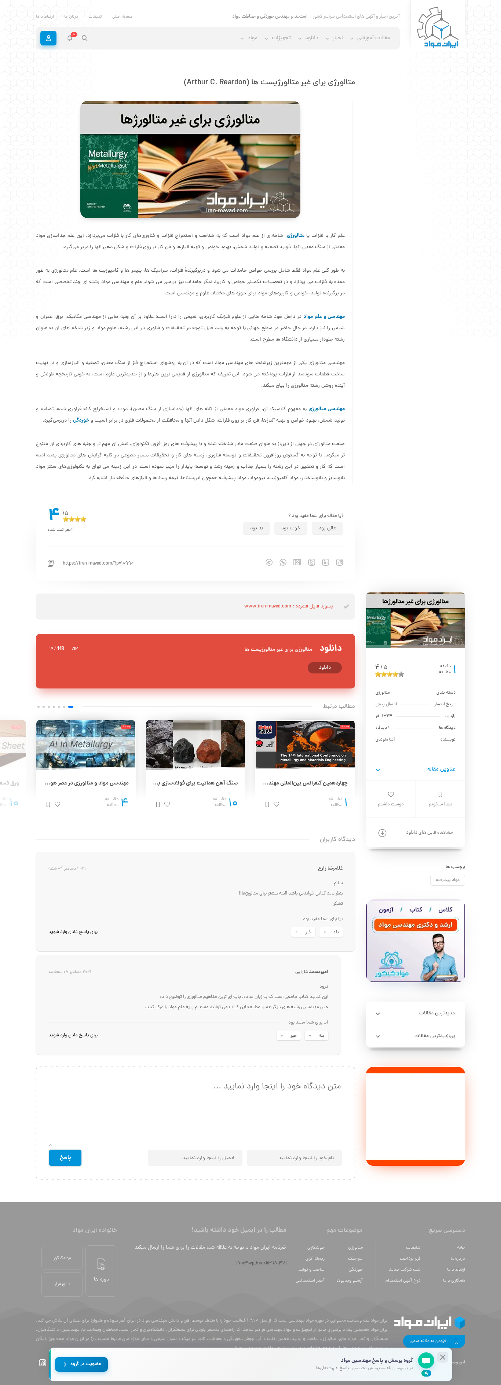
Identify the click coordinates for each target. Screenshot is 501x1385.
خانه (461, 1247)
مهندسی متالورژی (326, 409)
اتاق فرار (62, 1284)
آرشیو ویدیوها (349, 1280)
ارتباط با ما (45, 17)
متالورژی (295, 236)
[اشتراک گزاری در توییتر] (308, 562)
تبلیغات (95, 17)
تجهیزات (281, 38)
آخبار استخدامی (310, 1280)
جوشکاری (316, 1247)
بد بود (256, 528)
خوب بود (290, 528)
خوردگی (81, 420)
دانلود (325, 668)
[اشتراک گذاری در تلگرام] (266, 562)
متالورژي (355, 1247)
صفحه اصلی (122, 17)
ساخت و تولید (311, 1269)
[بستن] (442, 1357)
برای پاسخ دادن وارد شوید (73, 932)
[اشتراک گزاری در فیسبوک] (336, 562)
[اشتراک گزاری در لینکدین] (322, 562)
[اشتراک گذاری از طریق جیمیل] (293, 562)
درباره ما (71, 17)
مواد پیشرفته (448, 880)
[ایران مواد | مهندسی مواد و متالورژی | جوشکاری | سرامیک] (438, 28)
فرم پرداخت (410, 1258)
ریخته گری (315, 1258)
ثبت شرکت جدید (405, 1269)
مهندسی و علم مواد (324, 317)
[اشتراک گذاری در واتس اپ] (279, 562)
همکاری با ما (454, 1280)
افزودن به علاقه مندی (428, 1341)
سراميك (355, 1258)
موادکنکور (62, 1258)
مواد (252, 38)
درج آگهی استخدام (403, 1280)
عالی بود (327, 528)
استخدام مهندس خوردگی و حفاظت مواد (269, 16)
